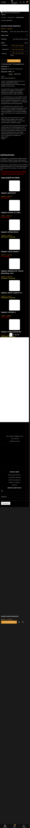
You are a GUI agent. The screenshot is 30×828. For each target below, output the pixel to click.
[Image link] (14, 441)
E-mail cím (4, 510)
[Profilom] (23, 2)
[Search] (20, 2)
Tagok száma (5, 49)
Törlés (12, 55)
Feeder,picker (20, 17)
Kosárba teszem (14, 61)
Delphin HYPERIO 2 (8, 406)
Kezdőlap (3, 17)
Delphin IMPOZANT (8, 287)
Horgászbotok (11, 17)
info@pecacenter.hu (15, 454)
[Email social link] (10, 72)
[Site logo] (14, 2)
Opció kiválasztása (9, 635)
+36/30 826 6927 (15, 452)
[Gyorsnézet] (13, 428)
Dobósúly (4, 53)
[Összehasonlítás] (15, 428)
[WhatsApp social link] (12, 72)
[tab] (10, 74)
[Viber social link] (14, 72)
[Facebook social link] (8, 72)
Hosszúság (4, 45)
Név (2, 504)
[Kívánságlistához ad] (18, 428)
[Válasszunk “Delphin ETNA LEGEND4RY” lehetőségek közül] (10, 428)
